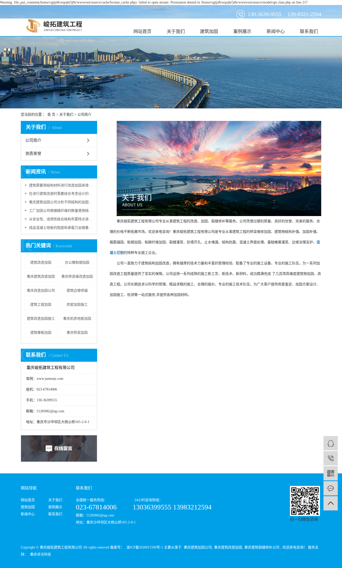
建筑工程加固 (40, 304)
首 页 (51, 114)
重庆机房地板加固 (77, 318)
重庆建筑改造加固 (41, 276)
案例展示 (242, 31)
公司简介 (33, 140)
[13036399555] (330, 458)
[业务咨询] (330, 443)
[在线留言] (330, 488)
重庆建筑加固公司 (198, 547)
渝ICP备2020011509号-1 (144, 547)
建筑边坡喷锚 (77, 290)
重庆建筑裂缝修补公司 (261, 547)
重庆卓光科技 (40, 554)
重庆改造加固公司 (41, 290)
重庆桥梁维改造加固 (77, 276)
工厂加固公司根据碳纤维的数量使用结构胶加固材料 (60, 211)
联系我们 (309, 31)
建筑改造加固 (40, 262)
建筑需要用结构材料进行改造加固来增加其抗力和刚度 (60, 185)
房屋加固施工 (77, 304)
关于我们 (176, 31)
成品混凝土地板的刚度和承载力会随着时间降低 (60, 228)
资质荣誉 (33, 153)
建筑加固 (209, 31)
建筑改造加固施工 (41, 318)
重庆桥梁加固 (77, 332)
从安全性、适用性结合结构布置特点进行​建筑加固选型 (60, 219)
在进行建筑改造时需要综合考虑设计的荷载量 (60, 194)
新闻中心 (276, 31)
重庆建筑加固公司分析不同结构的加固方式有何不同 (60, 202)
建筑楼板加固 (40, 332)
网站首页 (142, 31)
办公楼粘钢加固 (77, 262)
